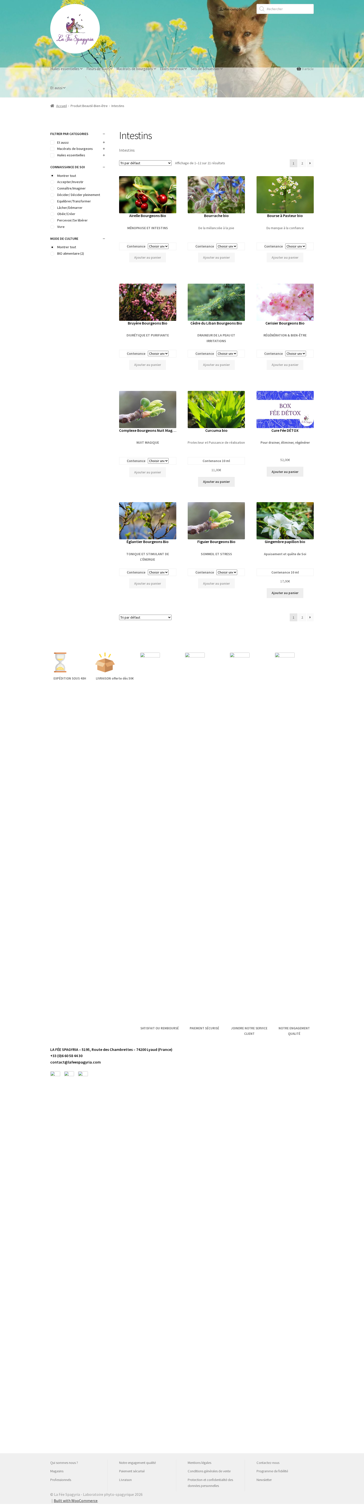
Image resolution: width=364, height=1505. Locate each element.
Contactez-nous (268, 1462)
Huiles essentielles (64, 68)
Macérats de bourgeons (134, 68)
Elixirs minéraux (172, 68)
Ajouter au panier (147, 257)
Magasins (56, 1471)
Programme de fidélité (272, 1471)
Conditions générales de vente (209, 1471)
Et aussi (56, 87)
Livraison (125, 1480)
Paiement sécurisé (132, 1471)
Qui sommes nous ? (64, 1462)
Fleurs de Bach (97, 68)
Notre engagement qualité (137, 1462)
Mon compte (232, 9)
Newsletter (264, 1480)
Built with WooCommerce (76, 1500)
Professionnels (60, 1480)
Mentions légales (199, 1462)
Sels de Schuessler (205, 68)
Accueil (61, 106)
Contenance (136, 246)
